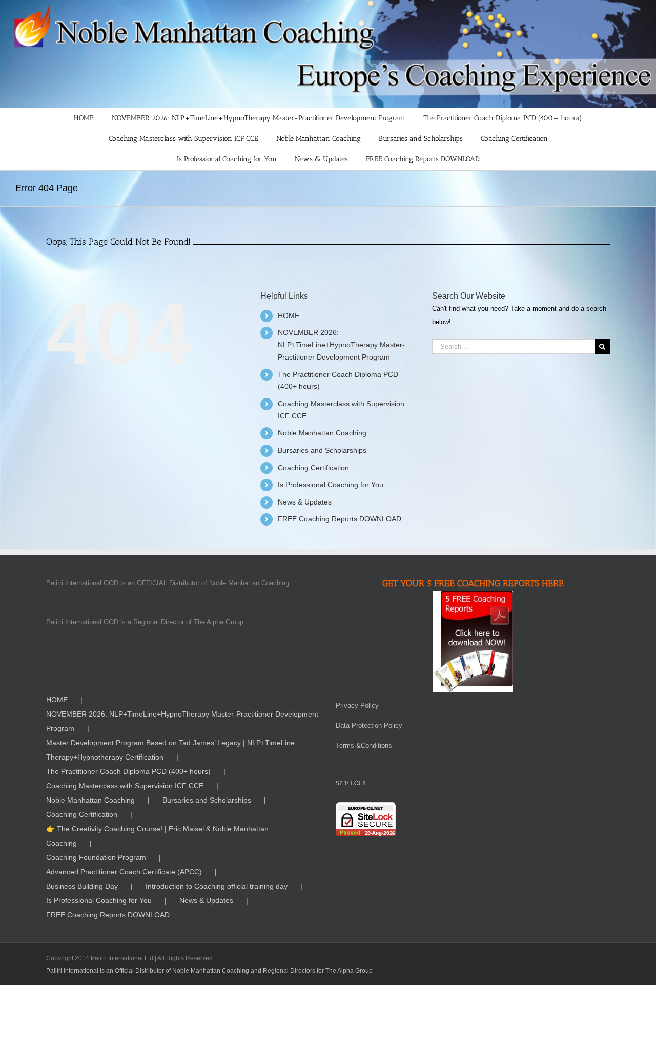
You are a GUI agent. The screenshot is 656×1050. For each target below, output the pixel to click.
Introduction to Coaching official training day (217, 886)
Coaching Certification (313, 468)
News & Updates (305, 502)
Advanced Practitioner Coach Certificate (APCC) (124, 872)
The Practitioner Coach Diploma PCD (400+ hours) (128, 771)
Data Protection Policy (369, 725)
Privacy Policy (357, 705)
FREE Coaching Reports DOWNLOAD (339, 519)
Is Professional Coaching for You (330, 484)
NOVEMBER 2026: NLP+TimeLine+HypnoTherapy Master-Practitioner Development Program (341, 344)
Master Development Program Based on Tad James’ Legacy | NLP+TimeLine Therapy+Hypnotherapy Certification (170, 750)
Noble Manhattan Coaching (322, 433)
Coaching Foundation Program (96, 857)
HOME (288, 315)
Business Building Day (82, 886)
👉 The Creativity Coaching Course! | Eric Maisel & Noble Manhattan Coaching (157, 836)
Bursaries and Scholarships (322, 450)
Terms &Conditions (364, 745)
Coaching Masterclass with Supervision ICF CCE (124, 786)
